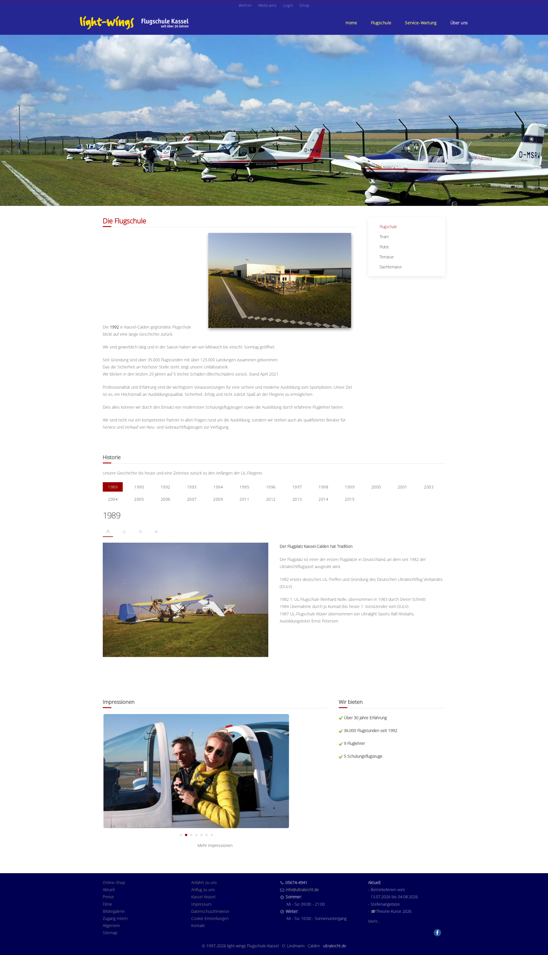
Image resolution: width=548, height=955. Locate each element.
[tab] (181, 835)
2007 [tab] (192, 499)
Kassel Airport (203, 896)
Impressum (201, 904)
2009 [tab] (218, 499)
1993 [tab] (192, 487)
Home (351, 22)
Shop (304, 5)
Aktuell (109, 889)
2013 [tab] (297, 499)
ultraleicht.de (334, 945)
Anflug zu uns (203, 889)
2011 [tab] (244, 499)
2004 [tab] (113, 499)
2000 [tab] (376, 487)
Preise (108, 896)
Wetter (245, 5)
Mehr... (374, 921)
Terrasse (387, 256)
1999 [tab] (349, 487)
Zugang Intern (115, 918)
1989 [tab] (113, 487)
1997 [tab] (297, 487)
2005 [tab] (139, 499)
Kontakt (198, 925)
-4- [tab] (156, 531)
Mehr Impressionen (215, 845)
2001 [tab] (402, 487)
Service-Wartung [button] (420, 22)
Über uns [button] (459, 22)
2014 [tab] (323, 499)
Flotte (384, 247)
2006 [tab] (165, 499)
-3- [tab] (140, 531)
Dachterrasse (391, 266)
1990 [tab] (139, 487)
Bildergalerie (114, 911)
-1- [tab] (108, 531)
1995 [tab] (244, 487)
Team (384, 236)
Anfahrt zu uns (204, 882)
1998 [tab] (323, 487)
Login (288, 5)
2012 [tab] (271, 499)
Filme (107, 904)
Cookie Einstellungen (210, 918)
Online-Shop (114, 882)
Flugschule (388, 226)
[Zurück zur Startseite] (134, 22)
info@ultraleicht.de (302, 889)
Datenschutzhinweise (210, 911)
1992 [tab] (165, 487)
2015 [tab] (349, 499)
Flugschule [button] (381, 22)
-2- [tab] (124, 531)
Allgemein (111, 925)
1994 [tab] (218, 487)
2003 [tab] (429, 487)
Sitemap (110, 932)
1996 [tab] (271, 487)
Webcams (267, 5)
